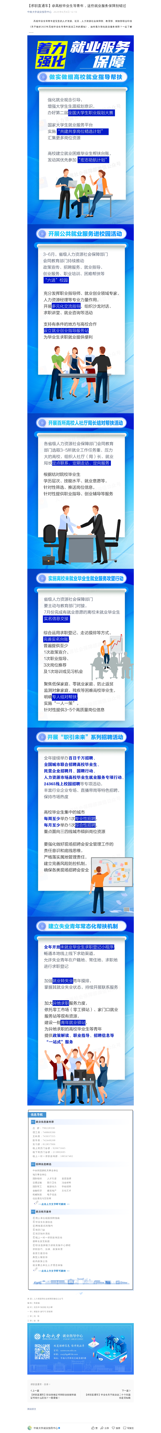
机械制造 (37, 1194)
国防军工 (37, 1186)
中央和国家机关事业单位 (45, 1170)
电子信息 (51, 1194)
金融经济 (37, 1190)
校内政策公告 (40, 1261)
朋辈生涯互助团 (41, 1241)
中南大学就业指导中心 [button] (39, 11)
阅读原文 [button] (31, 1408)
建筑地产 (51, 1190)
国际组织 (37, 1178)
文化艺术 (66, 1191)
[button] (80, 1384)
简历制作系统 (43, 1233)
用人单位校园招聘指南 (48, 1217)
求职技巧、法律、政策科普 (48, 1249)
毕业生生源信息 (44, 1221)
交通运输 (37, 1182)
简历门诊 (40, 1229)
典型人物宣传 (40, 1257)
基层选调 (66, 1178)
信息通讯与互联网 (42, 1198)
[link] (47, 1428)
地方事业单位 (40, 1174)
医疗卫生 (51, 1182)
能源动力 (51, 1186)
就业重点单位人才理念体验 (48, 1265)
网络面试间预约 (44, 1226)
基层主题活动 (40, 1253)
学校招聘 (66, 1186)
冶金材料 (66, 1182)
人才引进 (51, 1178)
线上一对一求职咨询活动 (49, 1237)
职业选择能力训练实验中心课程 (53, 1245)
